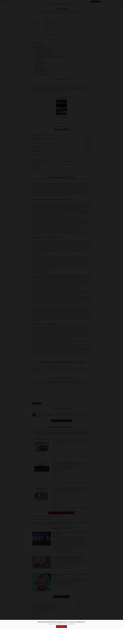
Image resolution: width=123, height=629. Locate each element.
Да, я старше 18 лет (61, 626)
